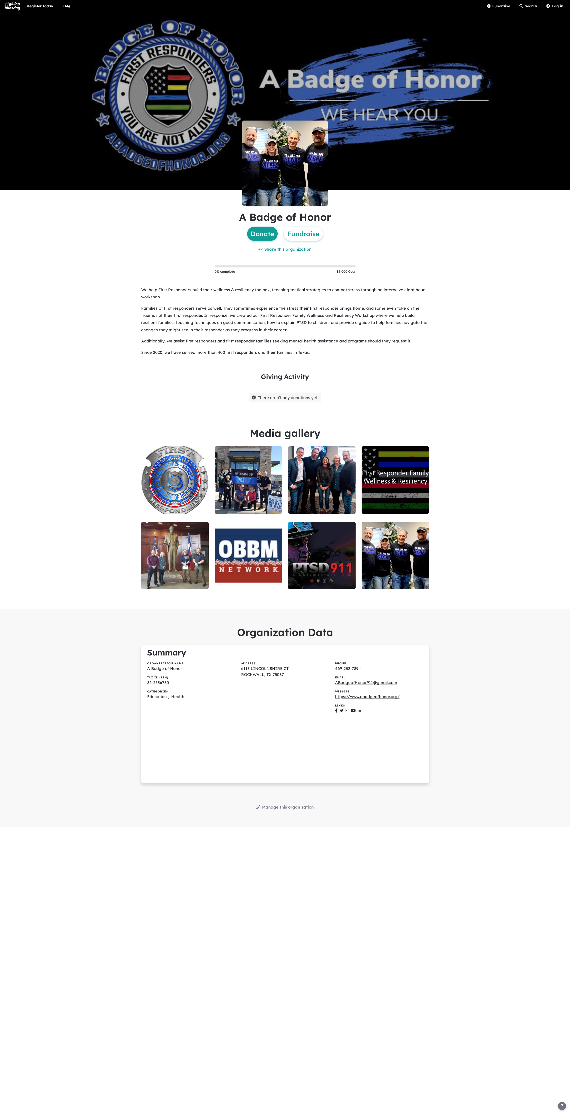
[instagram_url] (347, 710)
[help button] (562, 1106)
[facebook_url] (336, 710)
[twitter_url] (342, 710)
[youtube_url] (353, 710)
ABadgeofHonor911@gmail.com (366, 682)
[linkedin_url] (359, 710)
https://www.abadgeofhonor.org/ (367, 696)
